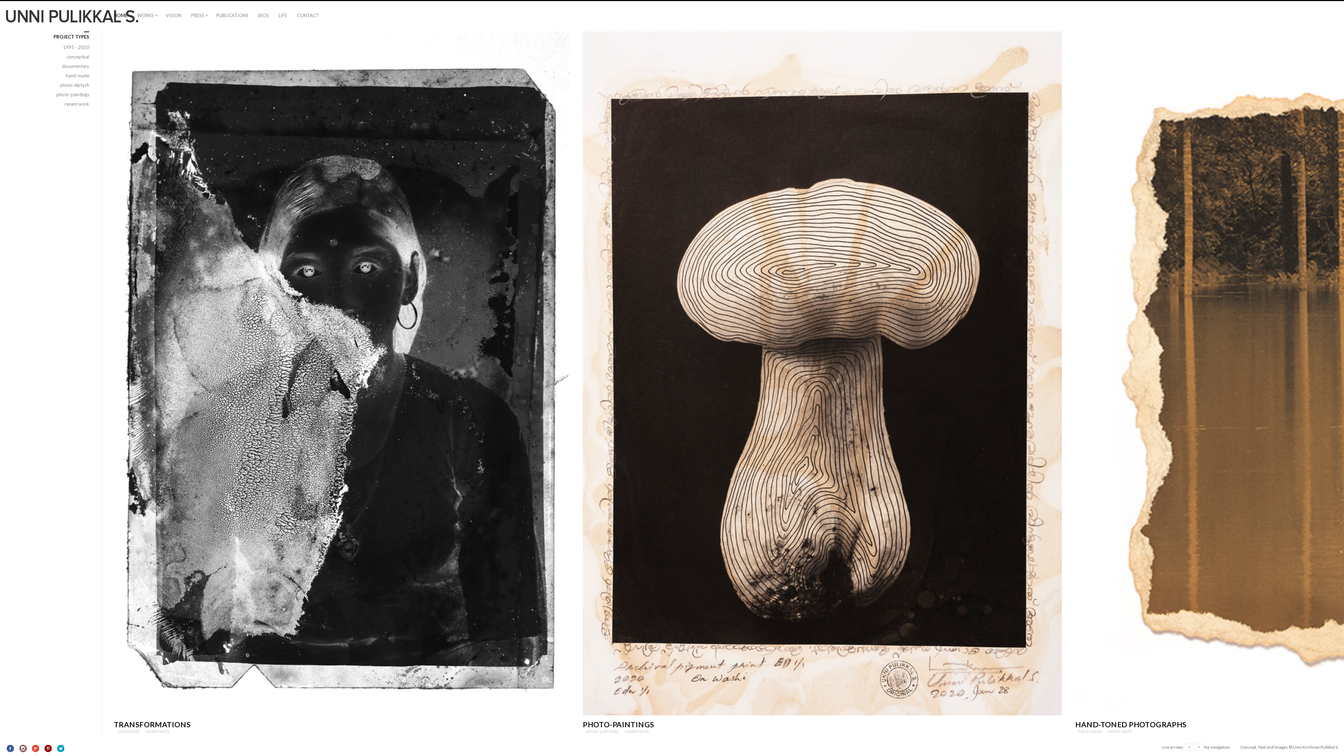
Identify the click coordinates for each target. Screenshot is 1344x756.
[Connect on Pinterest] (48, 748)
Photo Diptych (72, 85)
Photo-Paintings (601, 731)
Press (197, 15)
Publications (232, 15)
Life (283, 15)
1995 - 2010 (74, 47)
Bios (263, 15)
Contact (308, 15)
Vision (173, 15)
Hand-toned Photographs (1130, 724)
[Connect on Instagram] (23, 748)
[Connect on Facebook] (10, 748)
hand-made (1088, 731)
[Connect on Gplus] (35, 748)
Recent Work (156, 731)
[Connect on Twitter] (60, 748)
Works (145, 15)
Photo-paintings (618, 724)
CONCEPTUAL (126, 731)
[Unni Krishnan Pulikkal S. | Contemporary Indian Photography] (71, 16)
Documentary (73, 66)
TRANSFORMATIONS (152, 724)
